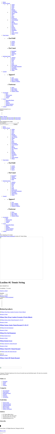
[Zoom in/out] (0, 432)
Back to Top (3, 430)
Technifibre (14, 30)
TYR (12, 31)
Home (1, 236)
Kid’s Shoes (14, 88)
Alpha (12, 6)
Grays (12, 16)
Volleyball (13, 53)
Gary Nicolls (14, 12)
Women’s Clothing (15, 81)
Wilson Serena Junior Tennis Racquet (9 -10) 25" (14, 325)
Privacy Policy (6, 407)
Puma (12, 26)
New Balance (14, 23)
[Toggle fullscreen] (2, 432)
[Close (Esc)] (4, 432)
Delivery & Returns (7, 409)
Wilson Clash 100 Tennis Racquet (10, 358)
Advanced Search (7, 403)
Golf (12, 61)
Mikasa (13, 22)
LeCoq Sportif (14, 20)
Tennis (12, 70)
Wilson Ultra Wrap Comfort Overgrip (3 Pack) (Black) (16, 317)
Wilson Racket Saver (6, 341)
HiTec (12, 17)
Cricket (13, 41)
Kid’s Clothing (14, 78)
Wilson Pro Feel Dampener (8, 333)
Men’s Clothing (14, 80)
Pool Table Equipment (16, 66)
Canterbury (14, 11)
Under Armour (14, 32)
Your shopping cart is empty (6, 121)
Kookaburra (14, 18)
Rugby (13, 43)
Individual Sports (7, 393)
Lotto (12, 21)
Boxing (13, 58)
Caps (12, 77)
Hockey (13, 42)
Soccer (13, 45)
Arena (12, 7)
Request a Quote (4, 296)
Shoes (12, 87)
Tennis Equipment (10, 236)
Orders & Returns (7, 405)
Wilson (13, 34)
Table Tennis (14, 69)
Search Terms (6, 402)
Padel (12, 55)
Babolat (13, 9)
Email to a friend (4, 290)
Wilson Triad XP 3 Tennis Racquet (10, 349)
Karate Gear (14, 65)
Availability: (3, 288)
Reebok (13, 27)
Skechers (13, 29)
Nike (12, 25)
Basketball (13, 51)
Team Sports (6, 392)
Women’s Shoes (15, 91)
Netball (13, 52)
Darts (12, 60)
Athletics (13, 57)
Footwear (5, 395)
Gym (12, 62)
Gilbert (13, 13)
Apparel (5, 394)
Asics (12, 8)
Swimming (13, 67)
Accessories (5, 397)
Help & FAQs (6, 406)
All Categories (6, 390)
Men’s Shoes (14, 90)
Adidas (13, 4)
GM (12, 14)
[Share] (3, 432)
